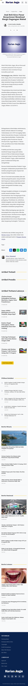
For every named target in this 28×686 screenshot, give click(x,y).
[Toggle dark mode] (26, 2)
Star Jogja (4, 666)
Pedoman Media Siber (7, 641)
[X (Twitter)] (8, 676)
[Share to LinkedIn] (21, 250)
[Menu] (2, 2)
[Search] (22, 2)
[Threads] (19, 676)
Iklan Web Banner (6, 649)
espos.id (3, 660)
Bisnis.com (4, 663)
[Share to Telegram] (25, 250)
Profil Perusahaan (6, 647)
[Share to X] (14, 250)
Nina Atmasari (11, 256)
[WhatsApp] (23, 676)
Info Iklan (4, 652)
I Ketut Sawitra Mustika (14, 24)
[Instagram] (12, 676)
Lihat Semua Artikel (7, 363)
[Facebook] (5, 676)
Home (7, 11)
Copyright (4, 644)
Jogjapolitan (14, 11)
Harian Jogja (5, 235)
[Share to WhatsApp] (18, 250)
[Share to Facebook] (10, 250)
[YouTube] (15, 676)
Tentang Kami (5, 639)
